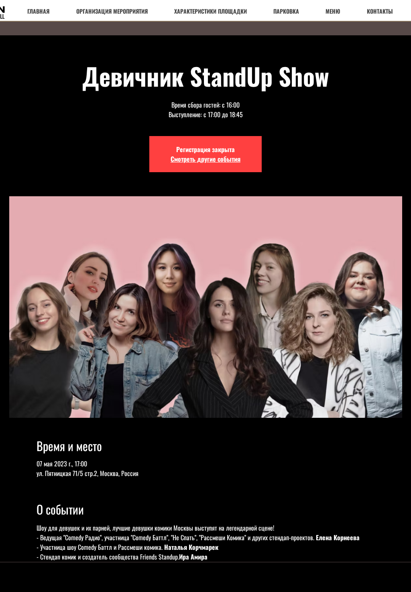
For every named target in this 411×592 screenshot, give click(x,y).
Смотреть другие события (205, 159)
